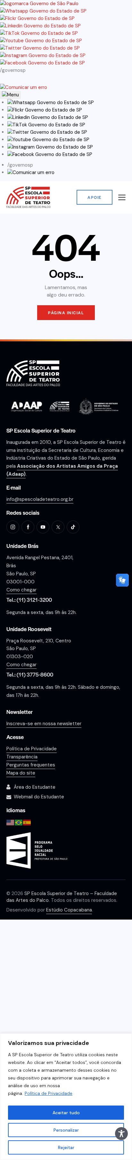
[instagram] (12, 527)
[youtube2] (43, 527)
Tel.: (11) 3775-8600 (29, 674)
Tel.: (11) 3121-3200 (29, 599)
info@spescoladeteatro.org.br (39, 499)
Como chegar (21, 590)
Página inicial (66, 313)
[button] (50, 102)
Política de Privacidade (48, 1093)
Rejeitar (66, 1147)
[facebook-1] (27, 527)
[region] (66, 1096)
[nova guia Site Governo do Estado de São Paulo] (39, 3)
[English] (10, 822)
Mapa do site (20, 773)
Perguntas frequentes (30, 765)
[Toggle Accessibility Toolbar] (121, 1133)
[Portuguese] (19, 822)
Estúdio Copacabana (69, 910)
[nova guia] (23, 87)
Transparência (21, 757)
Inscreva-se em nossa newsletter (43, 723)
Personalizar (66, 1130)
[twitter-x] (58, 527)
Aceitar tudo (66, 1113)
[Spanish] (27, 822)
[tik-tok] (73, 527)
